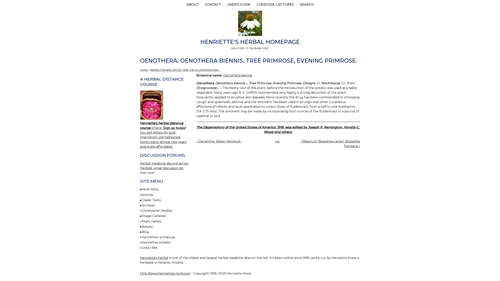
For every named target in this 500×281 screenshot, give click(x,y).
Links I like (149, 248)
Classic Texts (151, 200)
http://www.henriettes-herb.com (165, 273)
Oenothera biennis (237, 75)
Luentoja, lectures (275, 4)
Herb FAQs (150, 189)
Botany (147, 227)
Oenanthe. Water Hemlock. (218, 141)
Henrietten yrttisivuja (158, 237)
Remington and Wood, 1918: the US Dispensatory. (185, 69)
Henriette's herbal (154, 258)
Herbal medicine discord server (164, 163)
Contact (213, 4)
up (277, 141)
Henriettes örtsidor (156, 242)
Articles (147, 195)
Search (307, 4)
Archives (148, 205)
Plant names (151, 221)
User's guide (238, 4)
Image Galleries (154, 216)
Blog (145, 232)
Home (144, 69)
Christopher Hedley (157, 211)
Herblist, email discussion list (162, 168)
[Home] (250, 24)
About (193, 4)
